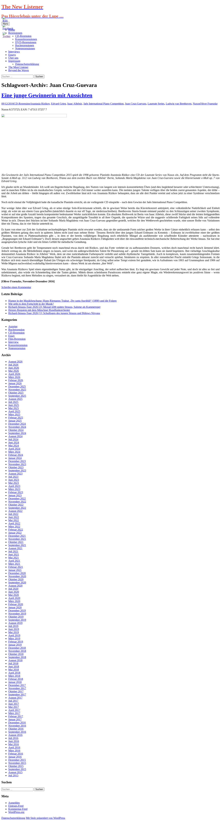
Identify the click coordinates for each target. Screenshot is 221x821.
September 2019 (17, 619)
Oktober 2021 (15, 542)
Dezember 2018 (17, 647)
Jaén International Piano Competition (103, 103)
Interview (13, 342)
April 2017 (14, 710)
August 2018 (15, 660)
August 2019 (15, 622)
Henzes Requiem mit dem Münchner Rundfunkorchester (39, 310)
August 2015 (15, 772)
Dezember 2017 (17, 685)
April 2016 (14, 747)
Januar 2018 (15, 682)
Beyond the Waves (18, 70)
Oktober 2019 (15, 616)
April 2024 (14, 448)
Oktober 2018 (15, 654)
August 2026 (15, 361)
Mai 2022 (13, 520)
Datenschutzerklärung (27, 64)
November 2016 (17, 725)
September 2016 (17, 731)
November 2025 (17, 389)
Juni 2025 (13, 405)
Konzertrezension (17, 345)
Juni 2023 (13, 479)
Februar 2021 (15, 566)
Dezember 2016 (17, 722)
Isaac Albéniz (74, 103)
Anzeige (12, 326)
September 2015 (17, 769)
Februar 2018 (15, 679)
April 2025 (14, 411)
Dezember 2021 (17, 535)
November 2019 (17, 613)
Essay (11, 335)
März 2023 (14, 489)
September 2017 (17, 694)
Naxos (196, 103)
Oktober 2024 (15, 430)
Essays (12, 54)
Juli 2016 (13, 738)
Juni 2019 (13, 629)
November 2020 (17, 576)
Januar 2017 (15, 719)
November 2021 (17, 538)
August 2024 (15, 436)
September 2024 (17, 433)
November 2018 (17, 651)
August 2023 (15, 473)
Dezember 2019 (17, 610)
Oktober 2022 (15, 504)
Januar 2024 (15, 458)
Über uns (13, 57)
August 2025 (15, 398)
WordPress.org (16, 812)
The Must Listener (18, 67)
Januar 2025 (15, 420)
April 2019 (14, 635)
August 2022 (15, 510)
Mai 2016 (13, 744)
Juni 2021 (13, 554)
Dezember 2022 (17, 498)
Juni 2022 (13, 517)
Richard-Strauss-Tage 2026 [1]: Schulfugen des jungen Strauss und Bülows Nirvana (54, 313)
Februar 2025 (15, 417)
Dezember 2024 (17, 423)
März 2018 (14, 675)
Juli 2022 (13, 514)
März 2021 (14, 563)
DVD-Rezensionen (25, 42)
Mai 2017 (13, 707)
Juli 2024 (13, 439)
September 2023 (17, 470)
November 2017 (17, 688)
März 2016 (14, 750)
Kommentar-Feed (17, 809)
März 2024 (14, 451)
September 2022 (17, 507)
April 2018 (14, 672)
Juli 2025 (13, 402)
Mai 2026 (13, 370)
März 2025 (14, 414)
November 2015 (17, 763)
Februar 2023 (15, 492)
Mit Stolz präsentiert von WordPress (45, 818)
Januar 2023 (15, 495)
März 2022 (14, 526)
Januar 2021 (15, 570)
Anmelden (14, 802)
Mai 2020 (13, 594)
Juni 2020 (13, 591)
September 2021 (17, 545)
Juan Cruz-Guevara (135, 103)
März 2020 (14, 601)
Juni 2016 (13, 741)
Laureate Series (156, 103)
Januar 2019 (15, 644)
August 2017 (15, 697)
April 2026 (14, 374)
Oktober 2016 (15, 728)
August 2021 (15, 548)
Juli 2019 (13, 626)
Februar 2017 (15, 716)
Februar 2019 (15, 641)
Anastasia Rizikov (40, 103)
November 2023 (17, 464)
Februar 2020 (15, 604)
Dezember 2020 (17, 573)
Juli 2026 (13, 364)
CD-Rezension (22, 103)
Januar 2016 (15, 756)
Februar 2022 (15, 529)
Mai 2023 (13, 482)
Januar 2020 (15, 607)
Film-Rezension (17, 338)
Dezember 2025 (17, 386)
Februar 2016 (15, 753)
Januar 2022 (15, 532)
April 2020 (14, 598)
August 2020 (15, 585)
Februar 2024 (15, 454)
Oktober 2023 (15, 467)
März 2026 (14, 377)
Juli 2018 (13, 663)
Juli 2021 (13, 551)
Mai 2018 (13, 669)
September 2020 (17, 582)
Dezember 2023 (17, 461)
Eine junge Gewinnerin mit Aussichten (46, 95)
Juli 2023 (13, 476)
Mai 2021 (13, 557)
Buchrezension (16, 329)
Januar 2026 (15, 383)
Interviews (14, 51)
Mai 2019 (13, 632)
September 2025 (17, 395)
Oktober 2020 (15, 579)
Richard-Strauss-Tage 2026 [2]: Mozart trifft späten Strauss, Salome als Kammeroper (54, 306)
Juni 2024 (13, 442)
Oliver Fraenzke (209, 103)
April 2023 (14, 486)
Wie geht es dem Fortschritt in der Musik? (31, 303)
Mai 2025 (13, 408)
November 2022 (17, 501)
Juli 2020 (13, 588)
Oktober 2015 (15, 766)
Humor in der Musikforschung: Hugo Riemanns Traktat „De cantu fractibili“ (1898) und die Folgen (62, 300)
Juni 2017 (13, 703)
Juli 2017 (13, 700)
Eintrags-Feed (15, 805)
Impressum (14, 60)
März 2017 (14, 713)
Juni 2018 (13, 666)
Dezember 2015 (17, 759)
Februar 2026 (15, 380)
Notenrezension (16, 348)
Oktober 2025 (15, 392)
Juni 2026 (13, 367)
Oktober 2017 (15, 691)
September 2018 (17, 657)
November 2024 (17, 426)
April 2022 (14, 523)
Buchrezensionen (24, 45)
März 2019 (14, 638)
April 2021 (14, 560)
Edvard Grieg (58, 103)
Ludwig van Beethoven (178, 103)
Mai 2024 (13, 445)
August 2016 (15, 735)
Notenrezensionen (25, 48)
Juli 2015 (13, 775)
